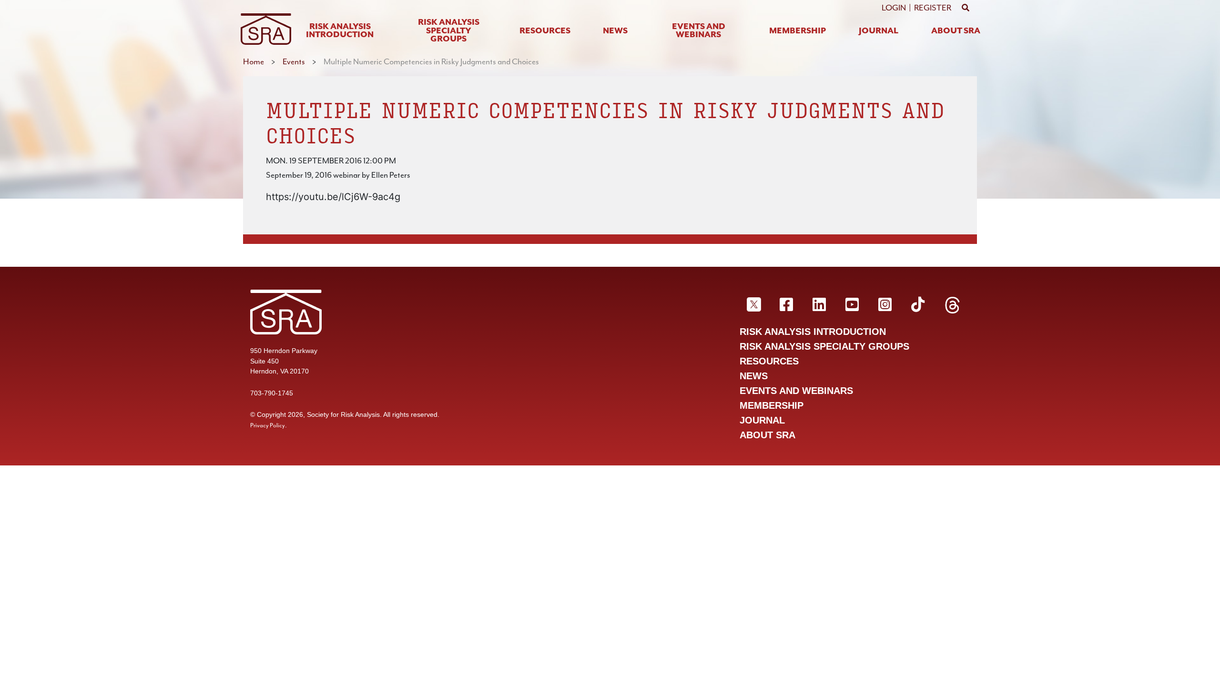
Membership (797, 31)
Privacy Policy (267, 425)
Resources (544, 31)
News (615, 31)
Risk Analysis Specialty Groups (448, 31)
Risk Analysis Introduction (340, 31)
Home (253, 61)
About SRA (955, 31)
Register (932, 7)
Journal (878, 31)
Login (894, 7)
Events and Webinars (698, 31)
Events (294, 61)
